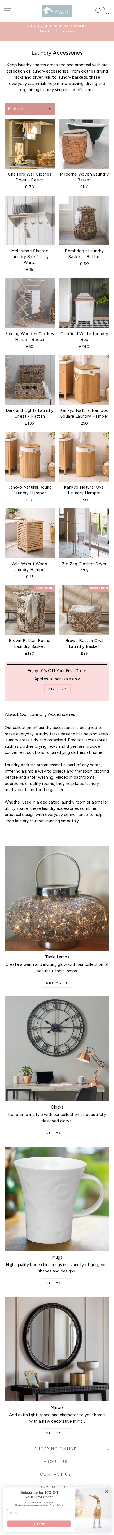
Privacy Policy (56, 1505)
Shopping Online (55, 1449)
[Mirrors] (57, 1349)
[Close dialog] (106, 1491)
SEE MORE (57, 983)
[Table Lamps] (57, 898)
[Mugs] (57, 1199)
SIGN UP (39, 1524)
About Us (56, 1462)
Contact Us (55, 1474)
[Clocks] (57, 1048)
